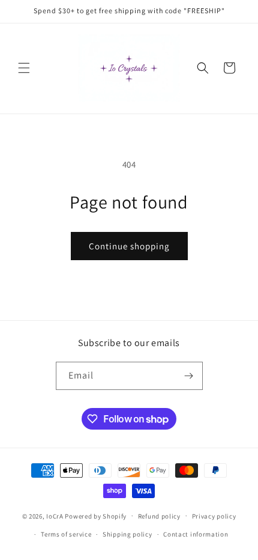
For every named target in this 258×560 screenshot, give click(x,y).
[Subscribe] (189, 376)
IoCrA (55, 515)
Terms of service (66, 534)
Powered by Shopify (96, 515)
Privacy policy (214, 516)
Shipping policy (127, 534)
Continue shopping (129, 246)
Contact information (195, 534)
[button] (24, 68)
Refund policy (159, 516)
